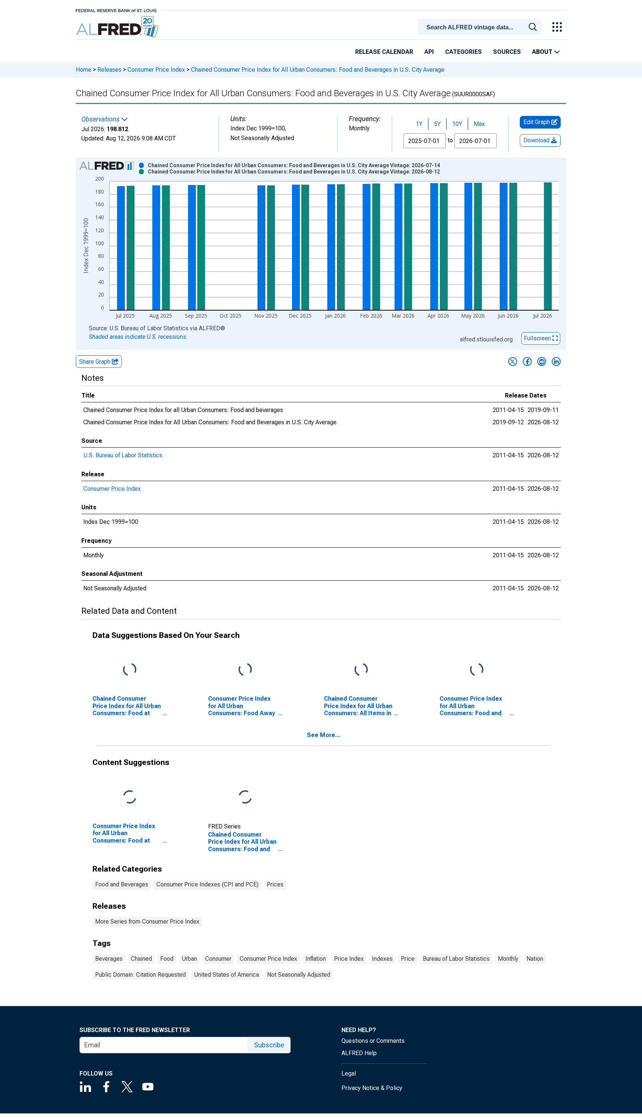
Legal (348, 1073)
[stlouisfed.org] (116, 9)
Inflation (315, 958)
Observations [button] (101, 119)
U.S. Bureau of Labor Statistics (122, 455)
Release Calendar (384, 51)
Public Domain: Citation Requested (140, 974)
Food (167, 958)
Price (408, 958)
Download (537, 140)
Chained (141, 958)
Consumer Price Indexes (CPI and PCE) (207, 884)
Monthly (508, 958)
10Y (457, 123)
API (429, 51)
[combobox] (481, 26)
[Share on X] (512, 361)
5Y (437, 123)
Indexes (382, 958)
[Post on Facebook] (527, 361)
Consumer (218, 958)
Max (479, 123)
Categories (463, 51)
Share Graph (95, 361)
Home (83, 69)
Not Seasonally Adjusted (298, 974)
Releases (109, 69)
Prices (275, 884)
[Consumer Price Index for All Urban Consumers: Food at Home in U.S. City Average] (130, 797)
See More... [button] (324, 735)
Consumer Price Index (156, 69)
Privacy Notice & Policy (371, 1088)
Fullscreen (538, 338)
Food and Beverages (121, 884)
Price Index (349, 958)
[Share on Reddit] (541, 361)
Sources (507, 51)
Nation (534, 958)
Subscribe (269, 1045)
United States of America (226, 974)
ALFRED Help (359, 1053)
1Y (419, 123)
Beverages (109, 958)
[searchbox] (481, 27)
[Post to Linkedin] (556, 361)
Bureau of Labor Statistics (456, 958)
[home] (118, 26)
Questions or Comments (373, 1040)
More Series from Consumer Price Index (147, 921)
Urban (189, 958)
